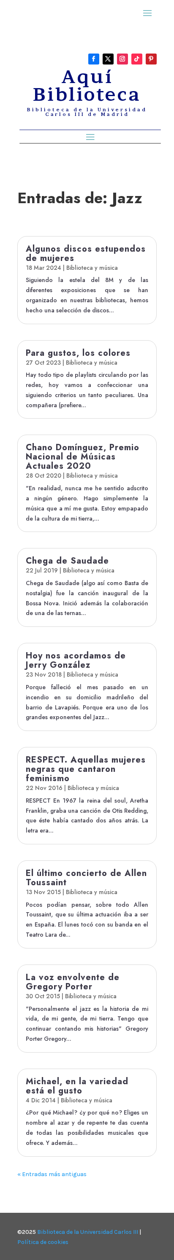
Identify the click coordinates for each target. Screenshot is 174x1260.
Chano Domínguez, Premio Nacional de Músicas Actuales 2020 (82, 456)
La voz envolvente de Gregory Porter (73, 982)
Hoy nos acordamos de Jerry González (76, 660)
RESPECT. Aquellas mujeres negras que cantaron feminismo (86, 769)
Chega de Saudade (67, 561)
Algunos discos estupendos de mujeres (86, 253)
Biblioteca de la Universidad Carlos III (87, 1232)
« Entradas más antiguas (52, 1174)
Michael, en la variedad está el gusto (77, 1086)
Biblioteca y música (92, 267)
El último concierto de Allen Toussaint (86, 878)
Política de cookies (42, 1242)
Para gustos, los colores (78, 353)
